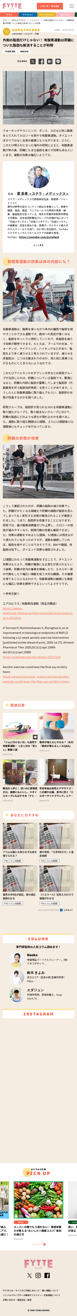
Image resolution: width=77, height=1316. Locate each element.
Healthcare (46, 15)
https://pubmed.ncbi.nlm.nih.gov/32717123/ (32, 657)
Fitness (28, 15)
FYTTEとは (8, 1290)
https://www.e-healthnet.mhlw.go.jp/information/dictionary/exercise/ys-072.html (38, 613)
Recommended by (48, 910)
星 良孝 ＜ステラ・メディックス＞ (43, 194)
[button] (32, 1244)
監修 (29, 1299)
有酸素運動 (10, 51)
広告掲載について (52, 1295)
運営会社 (21, 1299)
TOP (5, 20)
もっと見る (38, 245)
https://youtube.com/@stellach (39, 237)
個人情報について (50, 1290)
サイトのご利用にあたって (27, 1290)
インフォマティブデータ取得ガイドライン (22, 1295)
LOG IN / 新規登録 (50, 6)
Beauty (65, 15)
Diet (9, 15)
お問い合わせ (9, 1299)
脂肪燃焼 (24, 51)
